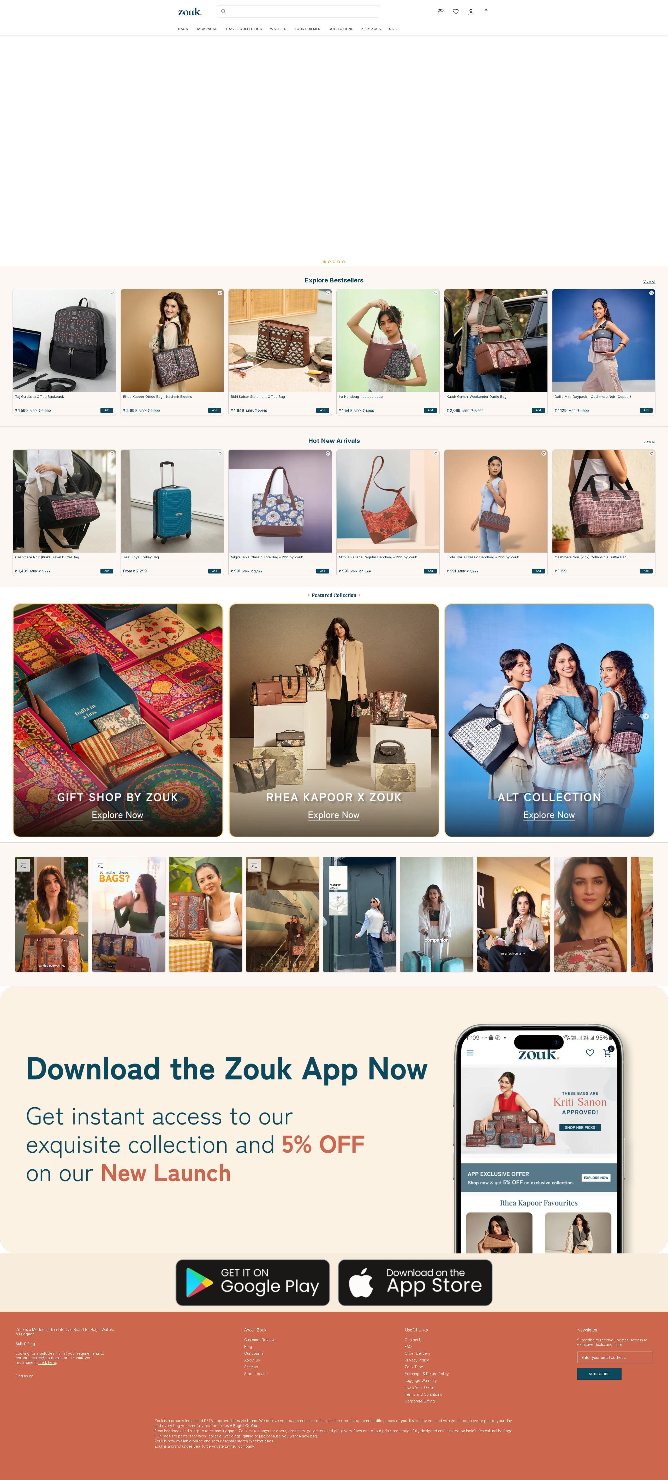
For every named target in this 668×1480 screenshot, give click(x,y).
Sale (393, 29)
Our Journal (254, 1353)
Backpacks (207, 29)
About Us (252, 1360)
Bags (183, 29)
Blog (248, 1346)
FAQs (409, 1346)
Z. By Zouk (371, 29)
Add (106, 410)
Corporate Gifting (420, 1401)
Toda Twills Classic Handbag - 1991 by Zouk (483, 557)
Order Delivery (417, 1353)
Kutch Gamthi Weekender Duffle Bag (476, 397)
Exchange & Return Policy (427, 1373)
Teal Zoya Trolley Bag (141, 557)
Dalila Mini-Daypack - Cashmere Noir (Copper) (593, 397)
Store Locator (256, 1373)
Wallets (278, 29)
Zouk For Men (307, 29)
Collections (341, 29)
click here (47, 1362)
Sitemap (251, 1367)
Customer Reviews (260, 1339)
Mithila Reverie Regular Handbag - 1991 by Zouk (378, 557)
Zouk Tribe (414, 1367)
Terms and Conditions (423, 1394)
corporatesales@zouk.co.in (39, 1357)
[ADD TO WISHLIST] (112, 293)
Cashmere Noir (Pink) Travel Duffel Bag (47, 557)
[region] (334, 150)
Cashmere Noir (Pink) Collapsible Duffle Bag (591, 557)
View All (649, 281)
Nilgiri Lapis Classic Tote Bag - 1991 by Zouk (267, 557)
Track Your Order (419, 1387)
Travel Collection (244, 29)
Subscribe (599, 1374)
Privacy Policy (417, 1360)
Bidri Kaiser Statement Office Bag (258, 397)
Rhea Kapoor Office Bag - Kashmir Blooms (157, 397)
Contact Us (414, 1339)
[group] (334, 146)
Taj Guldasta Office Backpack (39, 397)
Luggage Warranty (421, 1380)
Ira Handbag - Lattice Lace (361, 397)
